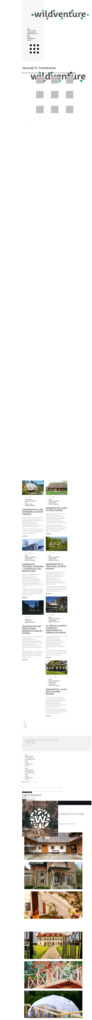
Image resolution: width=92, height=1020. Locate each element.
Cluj (26, 502)
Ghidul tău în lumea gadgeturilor (29, 752)
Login (24, 799)
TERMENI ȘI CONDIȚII (30, 741)
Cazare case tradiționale (30, 500)
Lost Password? (30, 799)
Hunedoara (27, 619)
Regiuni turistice (28, 503)
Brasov (50, 499)
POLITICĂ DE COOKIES (30, 742)
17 (25, 724)
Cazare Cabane (28, 499)
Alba (50, 555)
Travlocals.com (71, 73)
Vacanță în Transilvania (30, 505)
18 (25, 726)
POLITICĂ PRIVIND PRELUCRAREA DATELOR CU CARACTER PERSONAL (41, 739)
